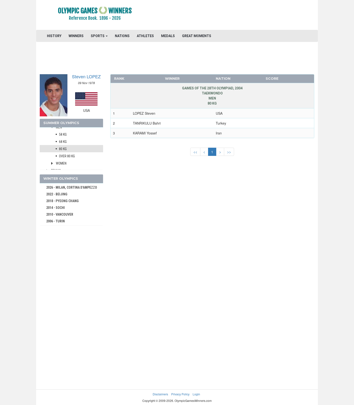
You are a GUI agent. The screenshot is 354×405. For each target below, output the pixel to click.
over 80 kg (67, 156)
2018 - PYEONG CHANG (62, 201)
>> (229, 151)
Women (61, 163)
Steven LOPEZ (86, 76)
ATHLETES (145, 36)
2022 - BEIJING (56, 194)
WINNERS (76, 36)
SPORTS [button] (98, 36)
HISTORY (54, 36)
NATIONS (122, 36)
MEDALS (168, 36)
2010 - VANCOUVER (59, 214)
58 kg (63, 134)
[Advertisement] (236, 16)
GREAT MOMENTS (196, 36)
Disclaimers (160, 394)
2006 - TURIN (55, 221)
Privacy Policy (180, 394)
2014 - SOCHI (55, 208)
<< (195, 151)
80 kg (63, 149)
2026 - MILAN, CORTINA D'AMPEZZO (71, 187)
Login (196, 394)
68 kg (63, 142)
